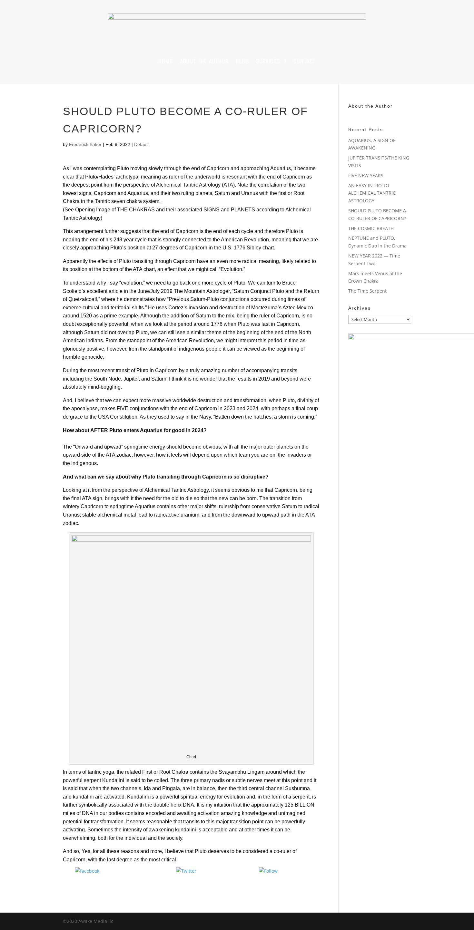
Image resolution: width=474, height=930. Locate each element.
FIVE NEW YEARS (365, 175)
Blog (242, 61)
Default (141, 144)
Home (165, 61)
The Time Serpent (367, 291)
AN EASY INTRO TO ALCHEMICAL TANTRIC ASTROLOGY (372, 193)
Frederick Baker (85, 144)
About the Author (204, 61)
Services (268, 61)
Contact (304, 61)
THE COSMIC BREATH (371, 228)
